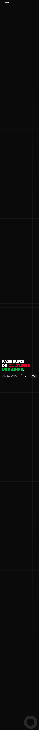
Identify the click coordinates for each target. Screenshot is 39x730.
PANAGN (5, 2)
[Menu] (16, 2)
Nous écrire (33, 376)
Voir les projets (25, 376)
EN (13, 2)
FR (11, 2)
